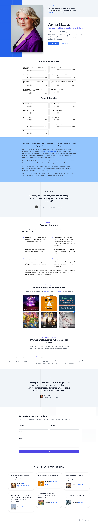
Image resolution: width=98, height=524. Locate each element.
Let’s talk (49, 451)
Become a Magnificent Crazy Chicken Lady (23, 485)
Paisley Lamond (57, 291)
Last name (52, 425)
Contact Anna (64, 43)
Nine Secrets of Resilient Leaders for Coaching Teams (52, 483)
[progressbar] (37, 70)
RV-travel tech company (50, 151)
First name (21, 425)
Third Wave (80, 502)
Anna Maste (46, 291)
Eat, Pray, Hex (53, 502)
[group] (35, 69)
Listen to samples (53, 43)
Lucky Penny (25, 507)
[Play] (25, 70)
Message (21, 438)
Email (20, 431)
